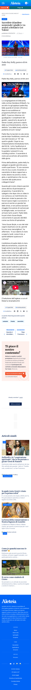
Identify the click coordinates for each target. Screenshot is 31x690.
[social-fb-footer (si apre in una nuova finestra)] (14, 664)
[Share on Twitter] (21, 74)
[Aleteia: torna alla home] (15, 3)
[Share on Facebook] (15, 74)
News (15, 630)
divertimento (25, 14)
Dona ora (3, 7)
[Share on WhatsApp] (27, 74)
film (4, 442)
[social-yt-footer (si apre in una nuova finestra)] (10, 664)
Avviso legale (15, 675)
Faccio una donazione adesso (14, 373)
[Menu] (5, 3)
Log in (21, 397)
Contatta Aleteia (15, 681)
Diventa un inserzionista (15, 678)
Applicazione (15, 647)
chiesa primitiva (7, 476)
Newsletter (15, 645)
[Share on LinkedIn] (18, 74)
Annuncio (15, 650)
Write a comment (15, 404)
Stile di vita (15, 632)
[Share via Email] (24, 74)
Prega (19, 7)
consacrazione (7, 504)
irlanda (13, 321)
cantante (5, 321)
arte (4, 562)
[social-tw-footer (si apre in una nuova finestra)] (17, 664)
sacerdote (20, 321)
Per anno (15, 657)
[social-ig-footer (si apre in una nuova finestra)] (20, 664)
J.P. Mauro (19, 33)
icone (4, 533)
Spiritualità (15, 635)
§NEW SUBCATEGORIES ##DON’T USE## (10, 14)
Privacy (15, 684)
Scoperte (15, 637)
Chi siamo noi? (15, 672)
